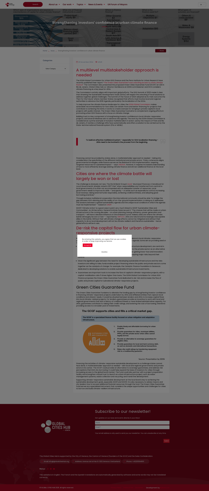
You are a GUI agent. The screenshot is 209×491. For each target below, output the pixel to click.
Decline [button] (104, 252)
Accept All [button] (87, 245)
